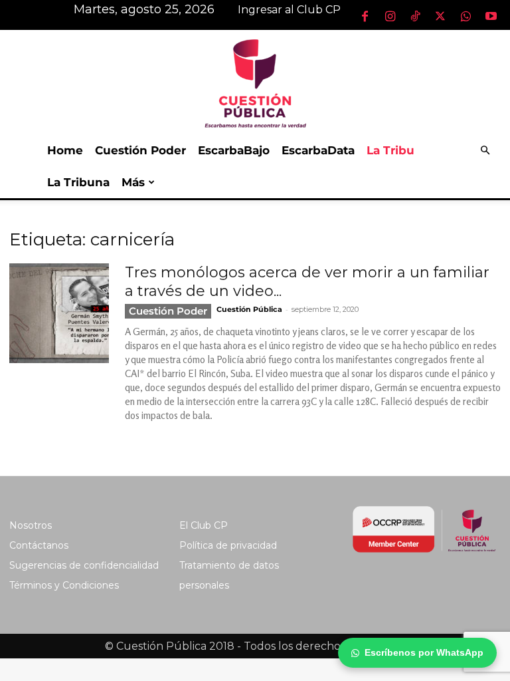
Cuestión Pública (249, 309)
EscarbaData (318, 150)
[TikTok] (415, 16)
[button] (485, 150)
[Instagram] (390, 16)
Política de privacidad (228, 545)
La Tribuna (78, 182)
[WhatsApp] (465, 16)
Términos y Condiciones (64, 585)
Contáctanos (38, 545)
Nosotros (30, 525)
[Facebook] (365, 16)
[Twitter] (440, 16)
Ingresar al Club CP (289, 9)
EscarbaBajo (234, 150)
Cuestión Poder (140, 150)
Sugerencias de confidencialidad (84, 565)
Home (65, 150)
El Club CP (203, 525)
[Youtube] (491, 16)
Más (133, 182)
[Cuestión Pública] (255, 82)
